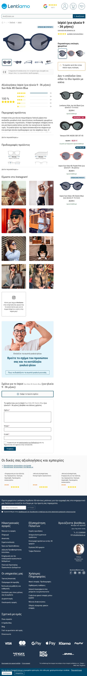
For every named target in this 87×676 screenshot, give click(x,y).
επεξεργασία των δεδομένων (29, 443)
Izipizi (19, 22)
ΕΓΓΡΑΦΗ (31, 508)
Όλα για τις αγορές (9, 531)
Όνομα (6, 426)
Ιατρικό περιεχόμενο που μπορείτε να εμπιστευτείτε (39, 590)
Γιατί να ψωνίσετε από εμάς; (12, 630)
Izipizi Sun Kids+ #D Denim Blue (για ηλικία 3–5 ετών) (72, 197)
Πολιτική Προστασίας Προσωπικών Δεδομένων (11, 566)
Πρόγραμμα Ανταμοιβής (10, 582)
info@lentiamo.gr (79, 535)
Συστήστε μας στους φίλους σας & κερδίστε (12, 593)
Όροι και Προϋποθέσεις (10, 546)
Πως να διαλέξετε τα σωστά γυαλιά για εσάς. (27, 372)
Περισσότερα (76, 670)
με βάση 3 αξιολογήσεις (75, 34)
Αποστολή (5, 538)
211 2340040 (80, 532)
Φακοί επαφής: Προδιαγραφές (40, 581)
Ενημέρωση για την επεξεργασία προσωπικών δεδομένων (12, 558)
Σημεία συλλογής (8, 542)
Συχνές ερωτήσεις (36, 531)
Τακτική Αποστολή (8, 578)
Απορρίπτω (19, 673)
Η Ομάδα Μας (7, 623)
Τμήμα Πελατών (35, 551)
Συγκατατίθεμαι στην (40, 512)
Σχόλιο (7, 410)
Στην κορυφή (26, 663)
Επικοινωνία (6, 634)
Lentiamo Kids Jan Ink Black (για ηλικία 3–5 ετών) (71, 106)
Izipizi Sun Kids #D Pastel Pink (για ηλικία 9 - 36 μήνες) (71, 167)
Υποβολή (9, 449)
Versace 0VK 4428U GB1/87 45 (71, 136)
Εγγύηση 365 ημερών (36, 547)
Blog (3, 626)
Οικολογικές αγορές (9, 602)
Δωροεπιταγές (7, 599)
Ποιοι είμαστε (7, 619)
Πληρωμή (5, 535)
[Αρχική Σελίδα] (2, 22)
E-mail (6, 434)
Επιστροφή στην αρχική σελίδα (11, 663)
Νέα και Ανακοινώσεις (37, 602)
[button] (7, 62)
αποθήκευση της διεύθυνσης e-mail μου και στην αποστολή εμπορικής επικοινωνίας (47, 512)
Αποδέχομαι (7, 673)
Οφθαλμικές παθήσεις (37, 585)
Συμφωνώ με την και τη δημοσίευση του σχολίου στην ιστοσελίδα (24, 444)
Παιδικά (12, 22)
